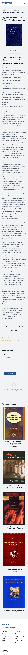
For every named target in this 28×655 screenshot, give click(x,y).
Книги (9, 10)
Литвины (17, 643)
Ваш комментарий (9, 361)
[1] (3, 341)
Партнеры (18, 634)
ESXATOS (5, 624)
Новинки (15, 57)
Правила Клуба (19, 636)
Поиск (19, 3)
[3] (8, 341)
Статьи (4, 640)
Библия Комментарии (15, 59)
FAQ (16, 638)
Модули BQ (5, 636)
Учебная (4, 60)
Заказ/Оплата (19, 640)
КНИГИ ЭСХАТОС (17, 10)
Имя (5, 354)
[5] (12, 341)
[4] (10, 341)
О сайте (17, 631)
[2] (5, 341)
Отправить (11, 373)
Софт (3, 638)
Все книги (22, 404)
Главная (4, 10)
